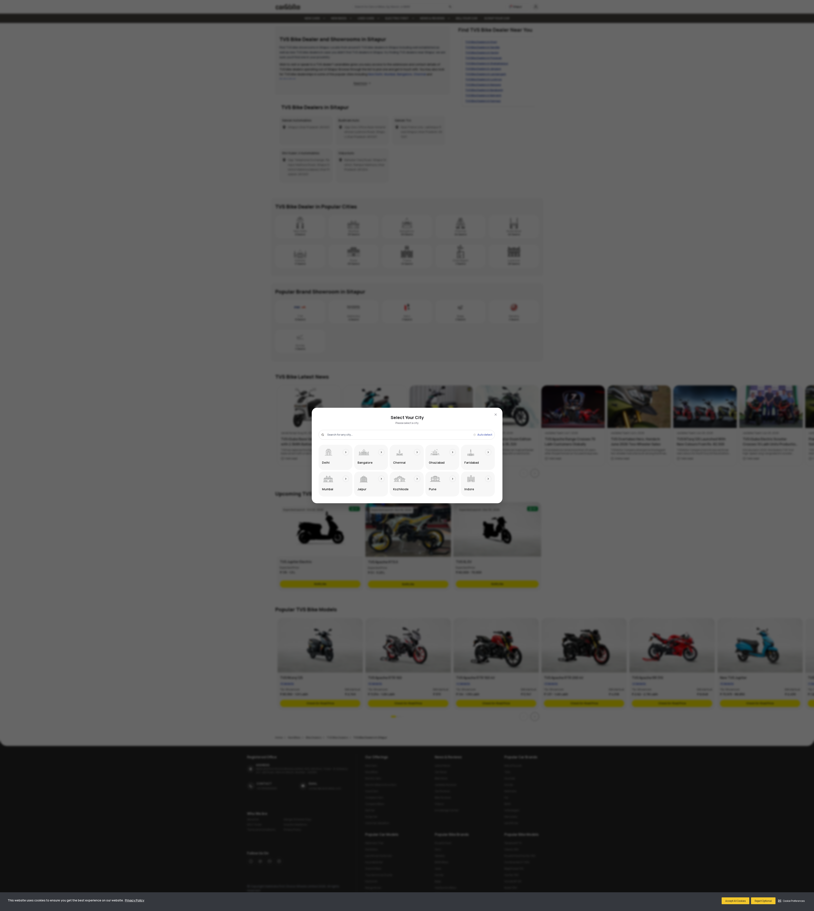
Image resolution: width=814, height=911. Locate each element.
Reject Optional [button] (763, 901)
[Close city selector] (495, 414)
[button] (791, 900)
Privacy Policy (134, 900)
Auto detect (484, 434)
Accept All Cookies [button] (735, 901)
